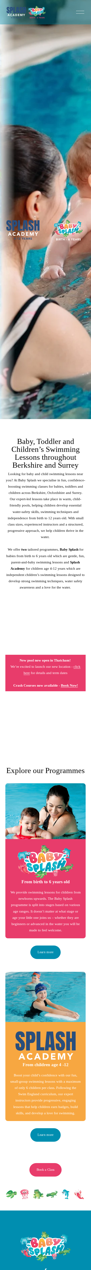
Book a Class (45, 1169)
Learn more (46, 952)
